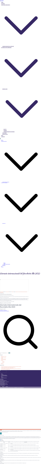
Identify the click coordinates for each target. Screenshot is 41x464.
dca (18, 291)
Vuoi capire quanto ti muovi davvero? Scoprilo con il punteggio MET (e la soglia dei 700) (11, 368)
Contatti (3, 136)
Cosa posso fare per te (4, 141)
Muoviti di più (5, 134)
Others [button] (1, 461)
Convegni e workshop (3, 357)
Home (2, 2)
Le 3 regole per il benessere (4, 182)
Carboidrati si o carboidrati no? (3, 310)
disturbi (20, 291)
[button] (21, 45)
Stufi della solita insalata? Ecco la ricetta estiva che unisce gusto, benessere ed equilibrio (11, 366)
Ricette (5, 129)
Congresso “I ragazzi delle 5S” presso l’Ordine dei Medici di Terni (8, 367)
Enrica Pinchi (2, 291)
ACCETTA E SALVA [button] (2, 463)
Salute (12, 291)
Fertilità (2, 358)
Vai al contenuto (2, 0)
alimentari (17, 291)
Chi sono (3, 3)
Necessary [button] (1, 439)
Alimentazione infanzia (3, 356)
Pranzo (3, 362)
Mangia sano (3, 223)
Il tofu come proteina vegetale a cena (5, 369)
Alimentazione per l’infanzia (9, 131)
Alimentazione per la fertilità (8, 46)
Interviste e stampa (3, 359)
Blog (2, 135)
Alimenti (5, 130)
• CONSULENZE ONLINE (2, 385)
